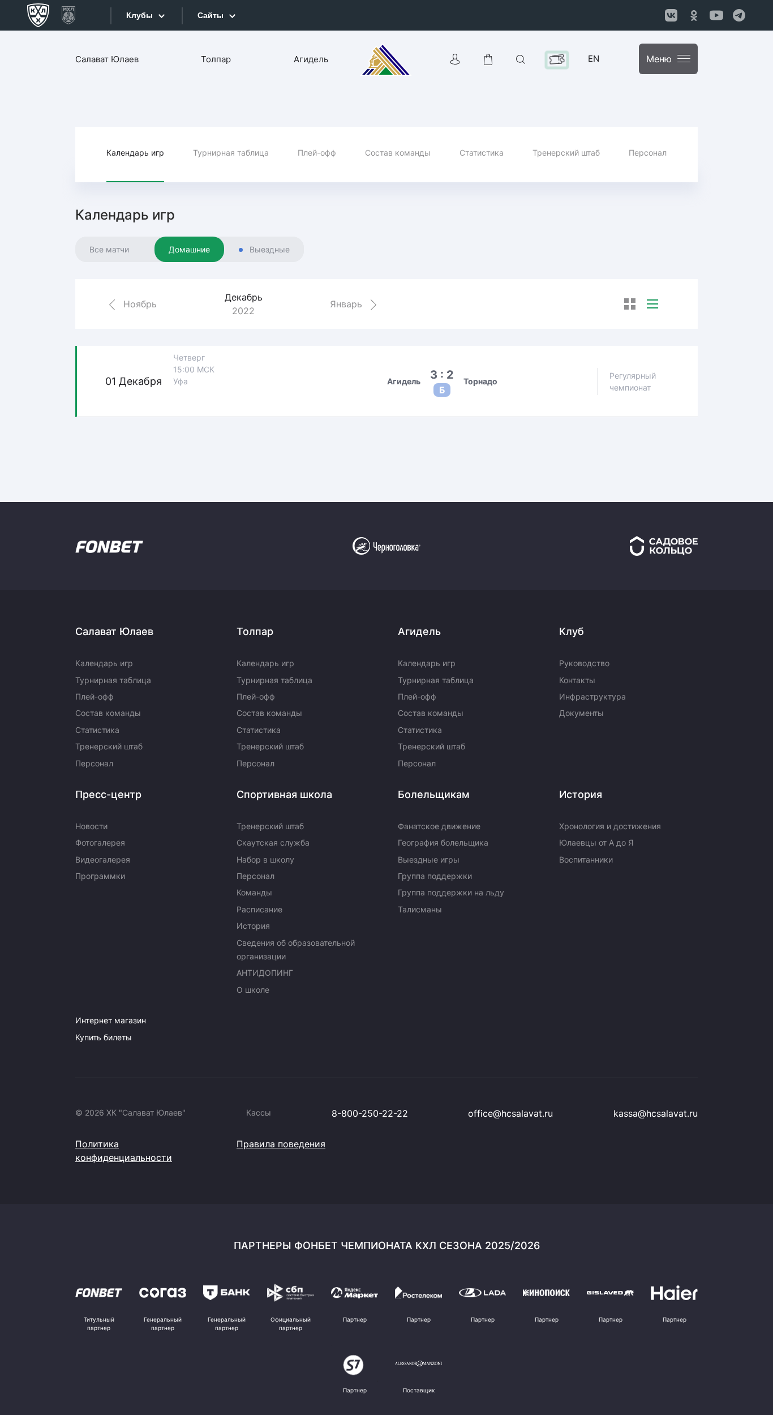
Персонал (648, 152)
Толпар (216, 59)
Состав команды (398, 152)
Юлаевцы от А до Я (596, 842)
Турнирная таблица (231, 152)
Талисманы (420, 909)
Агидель (311, 59)
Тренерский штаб (566, 152)
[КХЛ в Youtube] (716, 15)
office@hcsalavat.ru (510, 1113)
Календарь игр (135, 152)
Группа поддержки (435, 876)
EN (593, 58)
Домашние (189, 249)
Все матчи (109, 249)
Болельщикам (434, 794)
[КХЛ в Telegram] (739, 15)
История (253, 926)
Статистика (481, 152)
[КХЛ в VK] (671, 15)
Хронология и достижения (610, 826)
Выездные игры (428, 859)
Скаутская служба (273, 842)
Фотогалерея (100, 842)
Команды (254, 892)
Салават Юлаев (107, 59)
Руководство (584, 663)
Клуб (571, 631)
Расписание (259, 909)
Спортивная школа (284, 794)
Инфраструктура (592, 696)
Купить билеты (103, 1037)
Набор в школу (265, 859)
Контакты (577, 680)
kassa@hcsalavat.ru (655, 1113)
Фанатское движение (439, 826)
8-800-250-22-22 (370, 1113)
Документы (581, 713)
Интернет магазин (110, 1020)
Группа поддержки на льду (451, 892)
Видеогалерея (102, 859)
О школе (253, 989)
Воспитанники (586, 859)
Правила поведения (281, 1144)
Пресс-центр (108, 794)
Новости (91, 826)
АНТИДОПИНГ (265, 972)
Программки (100, 876)
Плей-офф (317, 152)
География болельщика (443, 842)
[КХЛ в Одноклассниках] (693, 15)
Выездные (270, 249)
